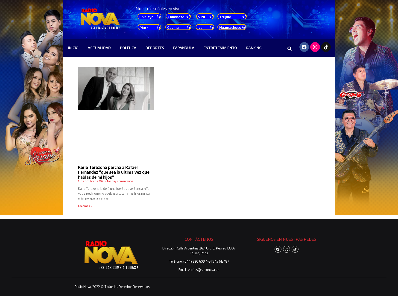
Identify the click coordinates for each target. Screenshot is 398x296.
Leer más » (85, 206)
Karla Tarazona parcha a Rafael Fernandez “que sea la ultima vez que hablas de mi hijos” (113, 172)
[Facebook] (304, 47)
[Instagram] (315, 47)
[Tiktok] (326, 47)
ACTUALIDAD (99, 48)
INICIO (73, 48)
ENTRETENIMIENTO (220, 48)
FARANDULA (183, 48)
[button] (289, 48)
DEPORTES (155, 48)
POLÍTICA (128, 48)
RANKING (254, 48)
